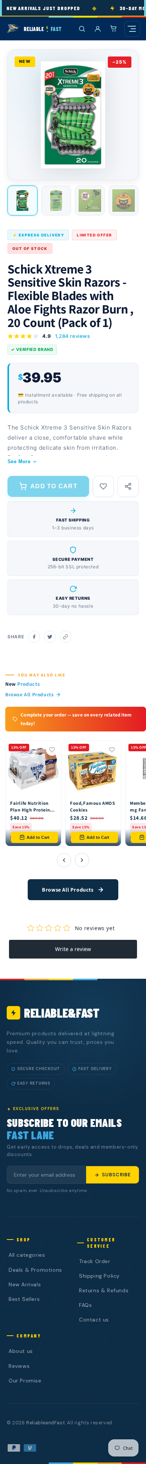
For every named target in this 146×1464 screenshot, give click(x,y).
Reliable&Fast (62, 1012)
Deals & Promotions (35, 1269)
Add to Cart (38, 837)
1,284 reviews (72, 336)
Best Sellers (24, 1299)
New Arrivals (25, 1284)
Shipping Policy (99, 1275)
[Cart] (113, 29)
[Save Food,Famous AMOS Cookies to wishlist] (112, 750)
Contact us (94, 1319)
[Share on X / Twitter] (50, 637)
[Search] (82, 29)
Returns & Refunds (103, 1290)
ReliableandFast (45, 1423)
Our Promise (25, 1380)
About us (21, 1351)
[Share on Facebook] (34, 637)
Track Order (94, 1261)
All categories (27, 1254)
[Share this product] (128, 486)
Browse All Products (29, 694)
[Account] (98, 29)
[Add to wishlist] (103, 486)
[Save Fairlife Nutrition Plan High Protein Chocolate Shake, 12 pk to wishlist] (52, 750)
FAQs (85, 1305)
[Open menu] (132, 29)
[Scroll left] (64, 860)
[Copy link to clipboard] (66, 637)
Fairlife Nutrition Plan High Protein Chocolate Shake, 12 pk (30, 813)
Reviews (19, 1366)
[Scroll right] (82, 860)
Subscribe (116, 1175)
